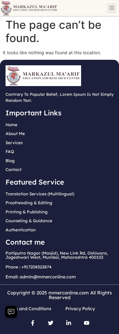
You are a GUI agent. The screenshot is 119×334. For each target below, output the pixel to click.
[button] (111, 8)
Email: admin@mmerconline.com (41, 276)
